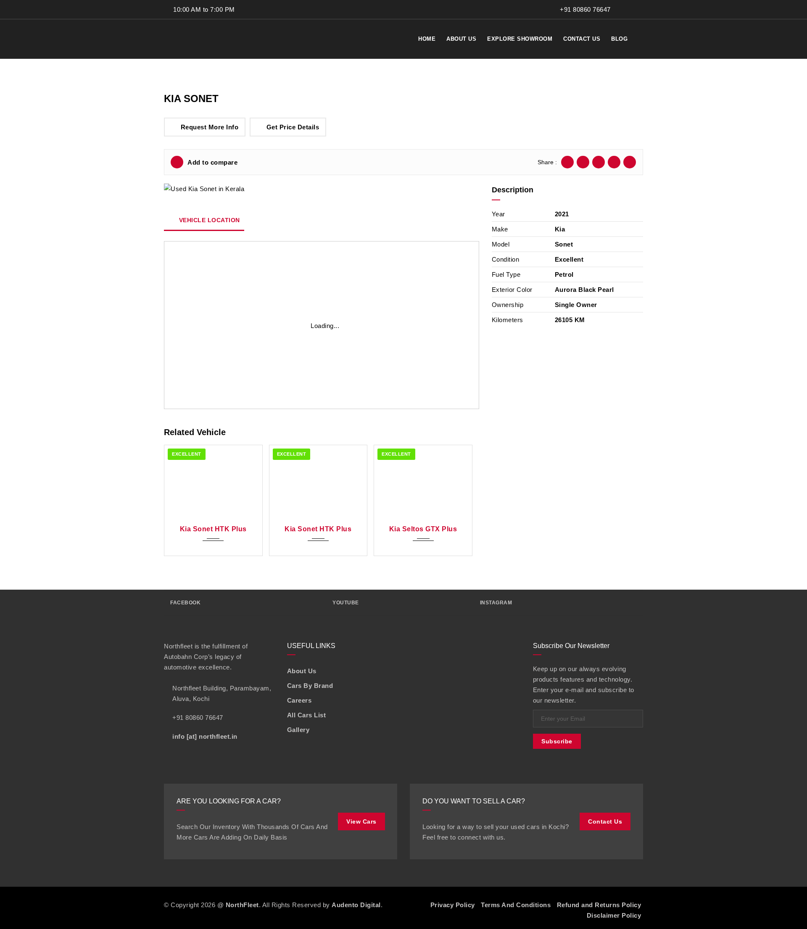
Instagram (496, 603)
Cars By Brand (310, 685)
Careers (299, 700)
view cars (361, 821)
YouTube (345, 603)
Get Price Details (292, 127)
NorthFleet (242, 904)
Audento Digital (356, 904)
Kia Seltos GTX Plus (423, 529)
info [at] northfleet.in (204, 736)
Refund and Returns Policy (599, 904)
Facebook (185, 603)
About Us (301, 670)
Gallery (298, 729)
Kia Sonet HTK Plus (213, 529)
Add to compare (212, 162)
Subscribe (556, 741)
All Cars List (306, 715)
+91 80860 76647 (584, 9)
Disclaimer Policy (614, 915)
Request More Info (210, 127)
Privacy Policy (452, 904)
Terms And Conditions (516, 904)
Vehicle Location (208, 220)
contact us (605, 821)
